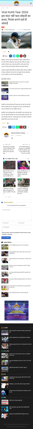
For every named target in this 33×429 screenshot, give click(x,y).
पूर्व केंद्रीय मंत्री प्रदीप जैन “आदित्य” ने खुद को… (18, 367)
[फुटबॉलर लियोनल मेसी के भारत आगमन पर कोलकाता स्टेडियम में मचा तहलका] (4, 83)
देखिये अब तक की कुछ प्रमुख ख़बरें (15, 400)
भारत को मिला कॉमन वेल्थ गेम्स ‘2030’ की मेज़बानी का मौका (20, 88)
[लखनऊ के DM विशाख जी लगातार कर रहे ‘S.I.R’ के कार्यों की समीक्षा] (4, 362)
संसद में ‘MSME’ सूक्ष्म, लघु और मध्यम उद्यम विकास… (19, 245)
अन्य (4, 161)
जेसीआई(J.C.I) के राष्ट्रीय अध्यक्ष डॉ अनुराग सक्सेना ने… (20, 383)
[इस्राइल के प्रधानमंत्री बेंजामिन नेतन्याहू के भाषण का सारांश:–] (4, 415)
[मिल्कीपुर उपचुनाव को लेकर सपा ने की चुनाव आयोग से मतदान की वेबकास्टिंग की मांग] (4, 346)
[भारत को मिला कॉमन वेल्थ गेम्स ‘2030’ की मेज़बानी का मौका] (4, 90)
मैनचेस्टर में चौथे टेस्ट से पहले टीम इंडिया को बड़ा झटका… (19, 95)
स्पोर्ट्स (3, 27)
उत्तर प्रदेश (19, 179)
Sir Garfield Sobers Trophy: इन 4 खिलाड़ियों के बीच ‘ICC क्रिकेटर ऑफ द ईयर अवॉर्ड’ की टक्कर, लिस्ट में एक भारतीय (24, 150)
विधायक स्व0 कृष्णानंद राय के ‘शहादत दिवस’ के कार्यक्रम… (20, 337)
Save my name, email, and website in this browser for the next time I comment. (16, 233)
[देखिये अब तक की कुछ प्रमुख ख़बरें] (4, 402)
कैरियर (19, 161)
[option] (16, 270)
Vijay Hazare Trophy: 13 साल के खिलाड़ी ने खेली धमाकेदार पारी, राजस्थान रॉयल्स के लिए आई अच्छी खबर (9, 150)
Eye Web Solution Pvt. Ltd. (20, 426)
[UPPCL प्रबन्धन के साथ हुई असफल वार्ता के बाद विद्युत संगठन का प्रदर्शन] (4, 267)
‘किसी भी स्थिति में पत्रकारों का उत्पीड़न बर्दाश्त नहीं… (19, 292)
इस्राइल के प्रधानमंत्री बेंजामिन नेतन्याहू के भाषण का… (19, 413)
